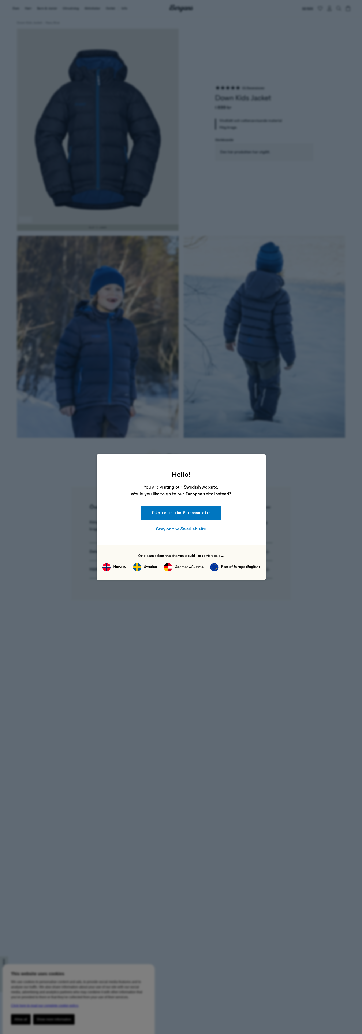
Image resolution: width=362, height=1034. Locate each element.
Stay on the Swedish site (181, 529)
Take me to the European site (181, 513)
